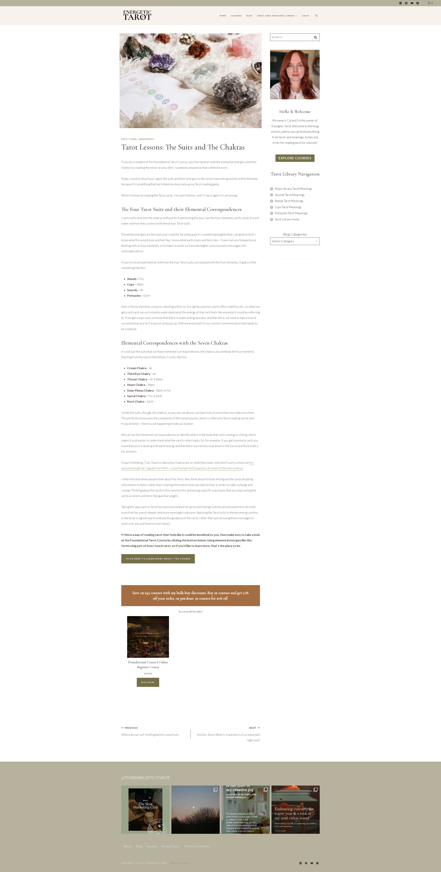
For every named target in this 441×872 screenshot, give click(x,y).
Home (223, 15)
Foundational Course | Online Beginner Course (148, 664)
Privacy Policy (171, 846)
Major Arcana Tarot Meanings (293, 188)
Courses (236, 15)
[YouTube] (411, 3)
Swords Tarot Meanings (290, 195)
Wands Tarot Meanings (289, 201)
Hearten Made (179, 863)
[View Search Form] (316, 16)
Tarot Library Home (287, 219)
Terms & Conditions (196, 846)
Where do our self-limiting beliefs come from (149, 731)
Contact (152, 846)
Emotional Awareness (137, 139)
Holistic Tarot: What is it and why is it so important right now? (228, 734)
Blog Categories (295, 234)
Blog (249, 15)
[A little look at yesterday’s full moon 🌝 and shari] (195, 810)
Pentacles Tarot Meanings (291, 213)
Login (305, 15)
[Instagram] (400, 3)
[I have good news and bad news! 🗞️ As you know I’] (145, 810)
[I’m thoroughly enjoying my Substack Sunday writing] (245, 810)
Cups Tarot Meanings (288, 207)
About (127, 846)
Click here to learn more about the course (158, 558)
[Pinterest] (406, 3)
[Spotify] (417, 3)
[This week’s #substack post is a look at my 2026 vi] (295, 810)
